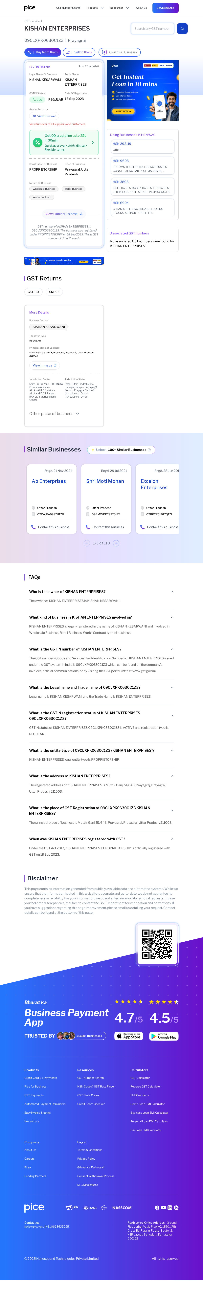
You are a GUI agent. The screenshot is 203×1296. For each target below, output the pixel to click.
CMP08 (54, 292)
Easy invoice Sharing (37, 1112)
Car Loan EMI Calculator (145, 1130)
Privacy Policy (86, 1158)
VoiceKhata (31, 1121)
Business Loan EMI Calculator (149, 1112)
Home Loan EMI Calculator (147, 1104)
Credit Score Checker (91, 1104)
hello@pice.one (34, 1226)
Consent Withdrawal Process (95, 1176)
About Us (30, 1150)
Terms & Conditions (89, 1150)
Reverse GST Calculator (145, 1086)
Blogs (28, 1167)
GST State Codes (88, 1095)
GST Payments (34, 1095)
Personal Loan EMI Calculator (149, 1121)
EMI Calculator (139, 1095)
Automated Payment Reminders (44, 1104)
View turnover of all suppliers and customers (57, 124)
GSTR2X (33, 292)
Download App (165, 7)
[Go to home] (40, 8)
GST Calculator (140, 1077)
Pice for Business (35, 1086)
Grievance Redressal (90, 1167)
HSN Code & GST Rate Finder (96, 1086)
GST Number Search (90, 1077)
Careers (29, 1158)
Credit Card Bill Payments (40, 1077)
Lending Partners (35, 1176)
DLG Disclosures (87, 1184)
